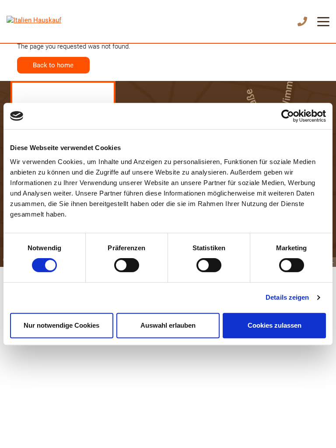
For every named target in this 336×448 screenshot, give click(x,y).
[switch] (126, 265)
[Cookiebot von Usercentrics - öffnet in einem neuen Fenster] (287, 115)
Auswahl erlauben (168, 325)
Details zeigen (287, 297)
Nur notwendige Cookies (61, 325)
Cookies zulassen (274, 325)
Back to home (53, 65)
